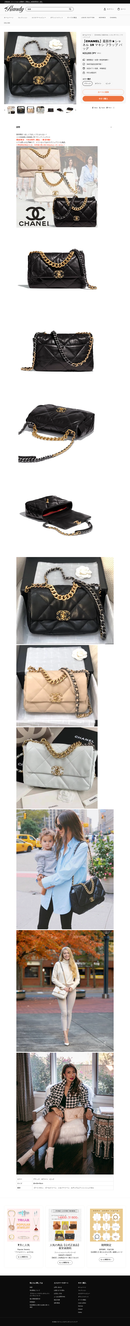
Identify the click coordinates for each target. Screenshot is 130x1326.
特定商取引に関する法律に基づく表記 (40, 1306)
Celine (7, 23)
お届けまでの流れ (59, 1290)
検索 (31, 1287)
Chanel (113, 17)
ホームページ (9, 17)
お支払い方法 (58, 1293)
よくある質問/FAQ (59, 1296)
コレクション (23, 17)
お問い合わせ (58, 1287)
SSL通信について (35, 1290)
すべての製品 (72, 17)
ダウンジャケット (56, 17)
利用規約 (32, 1302)
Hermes (102, 17)
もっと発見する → (23, 1257)
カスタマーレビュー (39, 17)
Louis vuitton (88, 17)
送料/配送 (57, 1303)
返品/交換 (57, 1300)
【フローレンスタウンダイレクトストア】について (40, 1294)
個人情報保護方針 (35, 1299)
